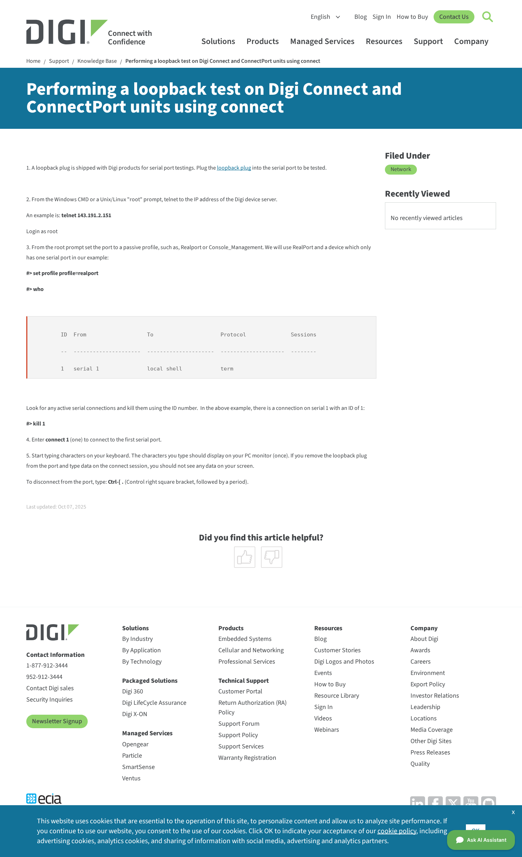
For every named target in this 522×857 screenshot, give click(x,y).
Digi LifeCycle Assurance (154, 702)
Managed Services (322, 41)
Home (33, 61)
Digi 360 (132, 691)
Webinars (326, 729)
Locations (423, 718)
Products (262, 41)
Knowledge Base (97, 61)
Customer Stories (337, 650)
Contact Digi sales (50, 688)
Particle (132, 755)
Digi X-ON (134, 714)
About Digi (424, 638)
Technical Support (243, 681)
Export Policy (427, 684)
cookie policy (396, 831)
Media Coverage (431, 729)
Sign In (382, 16)
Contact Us (454, 16)
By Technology (142, 661)
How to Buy (412, 16)
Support (428, 41)
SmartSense (138, 767)
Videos (323, 718)
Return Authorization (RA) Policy (252, 707)
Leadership (425, 707)
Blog (360, 16)
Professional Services (246, 661)
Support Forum (239, 723)
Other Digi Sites (431, 741)
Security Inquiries (49, 699)
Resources (384, 41)
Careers (420, 661)
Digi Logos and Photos (344, 661)
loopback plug (234, 168)
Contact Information (55, 655)
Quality (420, 763)
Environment (427, 673)
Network (401, 169)
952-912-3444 (44, 676)
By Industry (137, 638)
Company (471, 41)
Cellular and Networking (251, 650)
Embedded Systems (245, 638)
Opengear (135, 744)
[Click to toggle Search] (488, 17)
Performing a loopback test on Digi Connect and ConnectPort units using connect (222, 61)
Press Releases (430, 752)
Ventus (131, 778)
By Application (141, 650)
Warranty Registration (247, 757)
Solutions (218, 41)
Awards (420, 650)
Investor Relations (434, 695)
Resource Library (336, 695)
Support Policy (238, 735)
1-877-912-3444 (47, 665)
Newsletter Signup (57, 721)
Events (323, 673)
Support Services (241, 746)
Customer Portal (240, 691)
